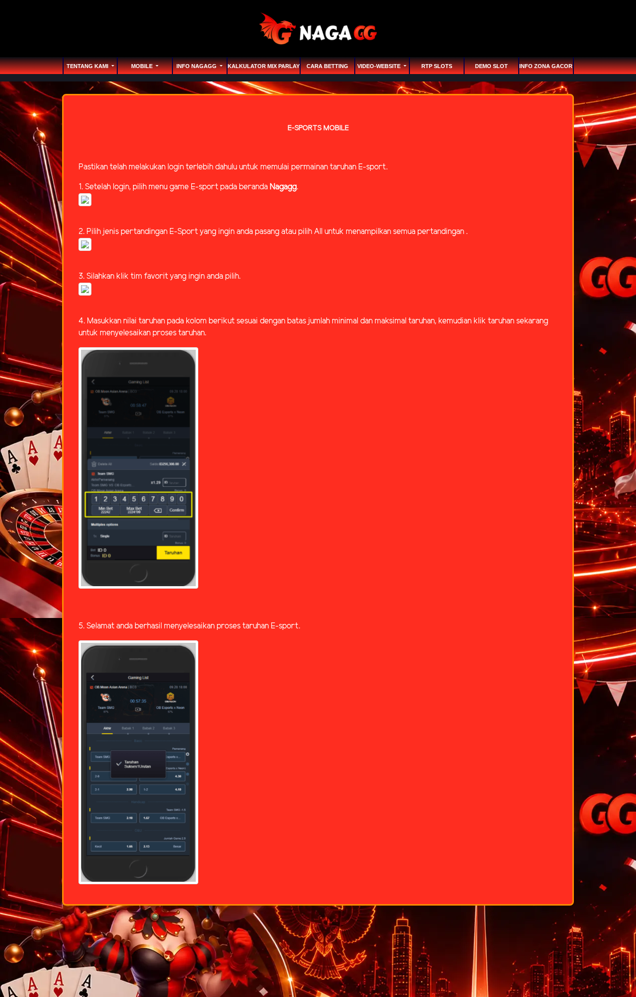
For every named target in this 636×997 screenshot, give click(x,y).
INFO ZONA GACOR (545, 66)
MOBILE (142, 66)
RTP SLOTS (436, 66)
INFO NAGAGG (197, 66)
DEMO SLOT (491, 66)
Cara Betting (327, 66)
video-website (379, 66)
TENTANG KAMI (88, 66)
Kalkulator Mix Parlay (264, 66)
